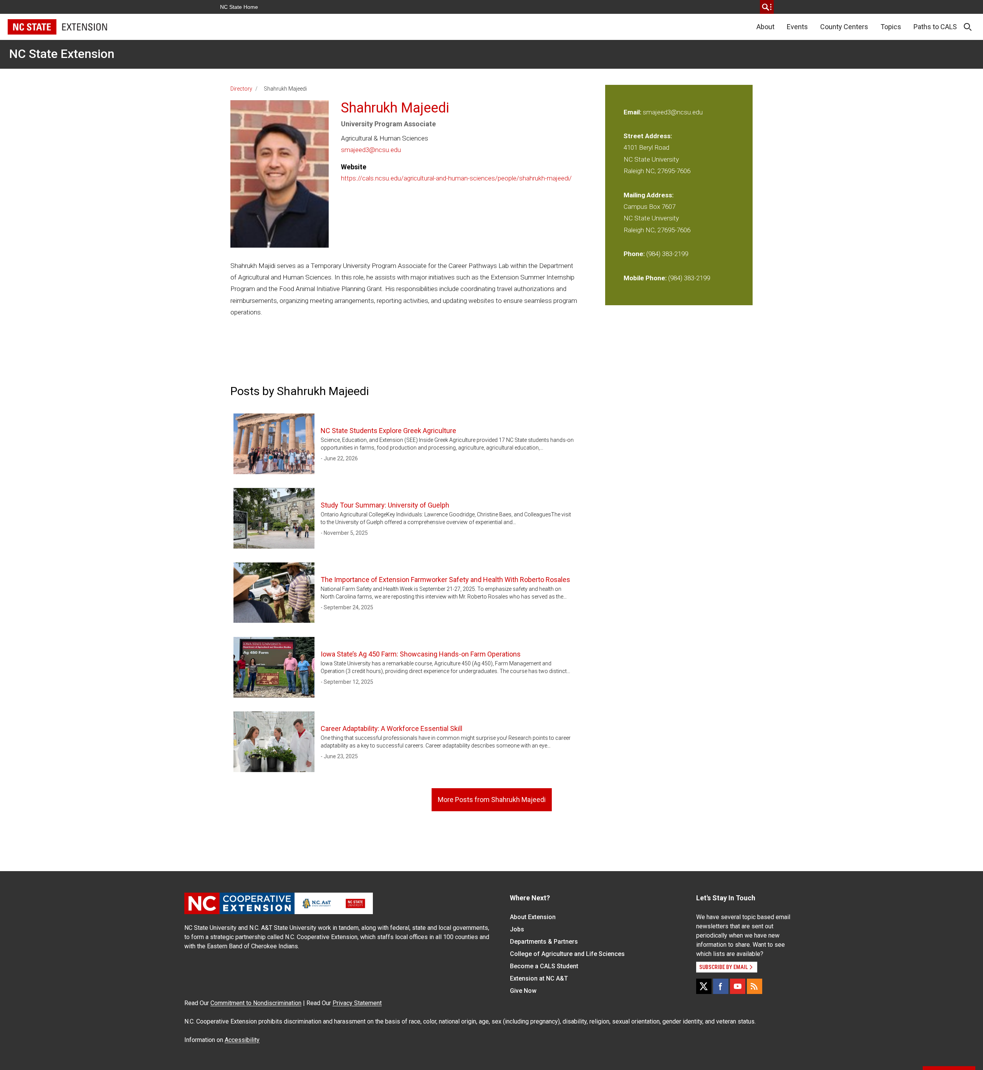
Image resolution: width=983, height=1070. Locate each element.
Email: (633, 112)
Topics (890, 27)
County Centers (844, 27)
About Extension (533, 917)
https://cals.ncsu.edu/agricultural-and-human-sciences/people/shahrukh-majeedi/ (456, 178)
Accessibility (242, 1040)
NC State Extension (61, 53)
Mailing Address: (649, 195)
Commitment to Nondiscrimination (255, 1003)
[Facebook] (720, 986)
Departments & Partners (544, 941)
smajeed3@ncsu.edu (371, 150)
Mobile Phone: (645, 278)
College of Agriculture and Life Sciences (567, 954)
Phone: (634, 254)
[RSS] (754, 986)
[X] (704, 986)
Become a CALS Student (544, 966)
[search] (767, 7)
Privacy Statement (357, 1003)
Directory (241, 89)
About (765, 27)
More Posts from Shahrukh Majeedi (492, 799)
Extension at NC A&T (539, 978)
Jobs (517, 929)
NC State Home (239, 7)
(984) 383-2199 (667, 254)
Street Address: (648, 136)
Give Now (523, 990)
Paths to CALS (935, 27)
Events (797, 27)
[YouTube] (737, 986)
